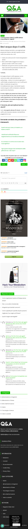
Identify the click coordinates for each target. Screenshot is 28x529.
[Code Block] (15, 183)
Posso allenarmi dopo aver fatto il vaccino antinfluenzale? (5, 164)
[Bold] (2, 183)
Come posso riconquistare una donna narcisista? (16, 363)
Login (25, 173)
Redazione (5, 458)
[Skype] (18, 160)
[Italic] (4, 183)
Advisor (5, 510)
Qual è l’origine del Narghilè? (9, 316)
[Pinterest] (12, 160)
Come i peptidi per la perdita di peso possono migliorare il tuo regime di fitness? (14, 312)
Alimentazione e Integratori (9, 397)
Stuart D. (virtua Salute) (12, 362)
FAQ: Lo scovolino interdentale (10, 304)
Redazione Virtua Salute (19, 41)
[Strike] (8, 183)
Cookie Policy (6, 468)
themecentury (14, 527)
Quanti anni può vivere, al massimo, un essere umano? (11, 128)
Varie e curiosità (6, 414)
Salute (2, 35)
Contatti (5, 461)
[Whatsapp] (15, 160)
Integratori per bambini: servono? (11, 307)
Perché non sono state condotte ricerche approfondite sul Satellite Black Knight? (24, 164)
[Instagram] (24, 160)
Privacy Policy (6, 471)
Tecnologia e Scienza (8, 410)
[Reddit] (9, 160)
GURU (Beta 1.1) (7, 517)
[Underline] (6, 183)
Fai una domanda (7, 464)
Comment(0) (5, 43)
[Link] (17, 183)
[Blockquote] (13, 183)
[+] (21, 183)
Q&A (4, 513)
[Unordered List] (11, 183)
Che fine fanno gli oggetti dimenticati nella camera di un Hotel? (16, 323)
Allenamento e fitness (8, 400)
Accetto (16, 524)
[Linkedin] (21, 160)
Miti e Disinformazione (8, 404)
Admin (7, 336)
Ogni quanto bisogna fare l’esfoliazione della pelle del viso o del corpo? (13, 149)
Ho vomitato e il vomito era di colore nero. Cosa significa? (12, 142)
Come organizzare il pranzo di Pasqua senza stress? (14, 299)
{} (18, 183)
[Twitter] (6, 160)
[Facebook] (3, 160)
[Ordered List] (9, 183)
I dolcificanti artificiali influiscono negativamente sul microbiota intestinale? (13, 135)
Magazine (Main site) (8, 507)
